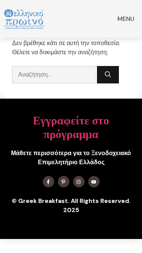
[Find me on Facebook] (48, 181)
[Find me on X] (63, 181)
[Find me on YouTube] (94, 181)
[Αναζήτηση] (108, 74)
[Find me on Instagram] (78, 181)
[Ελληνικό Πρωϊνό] (24, 19)
